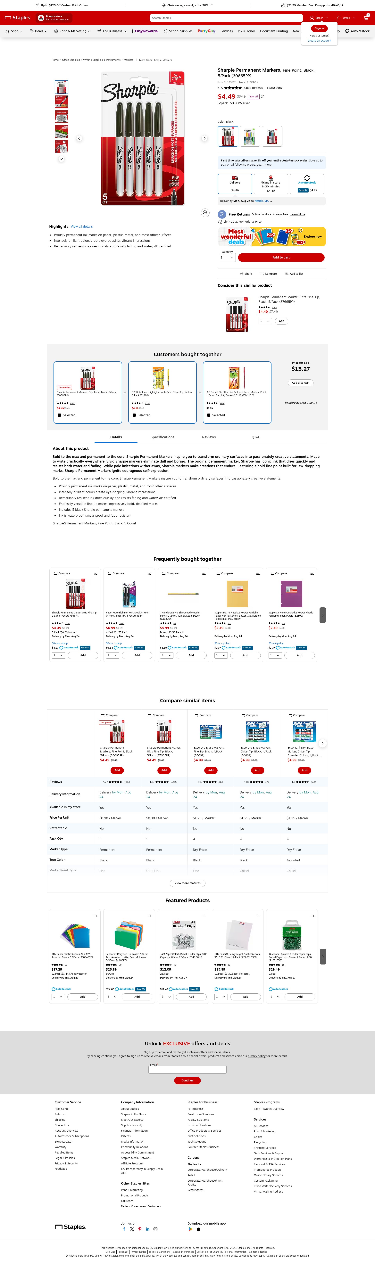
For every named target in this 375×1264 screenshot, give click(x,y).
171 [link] (267, 782)
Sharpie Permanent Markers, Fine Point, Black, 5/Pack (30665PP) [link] (86, 394)
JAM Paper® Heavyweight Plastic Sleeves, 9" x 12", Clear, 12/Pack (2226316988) (237, 956)
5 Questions (274, 88)
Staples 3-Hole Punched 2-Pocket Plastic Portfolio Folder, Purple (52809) (291, 614)
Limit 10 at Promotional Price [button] (243, 222)
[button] (299, 18)
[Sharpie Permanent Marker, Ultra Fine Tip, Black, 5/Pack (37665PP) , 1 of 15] (164, 732)
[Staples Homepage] (18, 18)
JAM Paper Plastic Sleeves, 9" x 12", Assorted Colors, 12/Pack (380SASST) (72, 956)
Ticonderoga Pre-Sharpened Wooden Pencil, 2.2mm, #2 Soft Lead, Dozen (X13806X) (180, 615)
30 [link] (229, 965)
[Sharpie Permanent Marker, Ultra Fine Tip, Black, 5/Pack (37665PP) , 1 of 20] (75, 594)
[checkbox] (88, 415)
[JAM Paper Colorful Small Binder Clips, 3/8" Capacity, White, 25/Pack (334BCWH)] (183, 935)
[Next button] (61, 159)
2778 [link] (222, 403)
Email (154, 1065)
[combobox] (226, 18)
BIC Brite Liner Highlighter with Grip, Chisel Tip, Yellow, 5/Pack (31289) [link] (162, 394)
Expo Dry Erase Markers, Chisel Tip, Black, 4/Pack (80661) (256, 752)
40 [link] (174, 965)
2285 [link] (274, 307)
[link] (62, 5)
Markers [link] (128, 60)
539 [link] (313, 782)
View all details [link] (82, 227)
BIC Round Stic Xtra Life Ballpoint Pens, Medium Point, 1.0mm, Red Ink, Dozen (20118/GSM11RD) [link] (236, 394)
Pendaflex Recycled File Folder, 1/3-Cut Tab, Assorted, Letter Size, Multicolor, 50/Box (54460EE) (127, 957)
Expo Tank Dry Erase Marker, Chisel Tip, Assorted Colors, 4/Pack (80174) (303, 752)
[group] (75, 614)
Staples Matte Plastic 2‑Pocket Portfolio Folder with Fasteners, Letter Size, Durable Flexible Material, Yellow (237, 615)
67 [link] (66, 965)
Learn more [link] (264, 165)
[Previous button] (79, 138)
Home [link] (55, 60)
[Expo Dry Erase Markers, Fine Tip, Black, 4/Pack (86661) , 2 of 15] (211, 732)
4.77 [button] (220, 88)
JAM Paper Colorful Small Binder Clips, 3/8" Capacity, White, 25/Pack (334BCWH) (183, 956)
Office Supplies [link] (71, 60)
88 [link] (174, 623)
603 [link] (229, 623)
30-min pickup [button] (60, 643)
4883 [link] (72, 403)
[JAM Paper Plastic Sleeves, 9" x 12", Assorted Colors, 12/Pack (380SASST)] (74, 935)
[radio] (235, 184)
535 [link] (283, 623)
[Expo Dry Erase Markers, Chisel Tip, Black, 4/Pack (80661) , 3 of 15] (257, 732)
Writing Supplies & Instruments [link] (102, 60)
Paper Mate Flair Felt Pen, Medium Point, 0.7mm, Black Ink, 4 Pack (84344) (128, 614)
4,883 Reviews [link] (253, 88)
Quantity (227, 252)
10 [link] (283, 965)
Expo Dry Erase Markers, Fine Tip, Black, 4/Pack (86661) (209, 752)
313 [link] (221, 782)
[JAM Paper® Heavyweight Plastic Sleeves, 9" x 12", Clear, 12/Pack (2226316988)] (237, 935)
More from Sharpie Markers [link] (155, 60)
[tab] (116, 437)
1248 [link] (147, 403)
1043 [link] (121, 623)
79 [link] (120, 965)
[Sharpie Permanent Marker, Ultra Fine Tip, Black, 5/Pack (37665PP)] (236, 314)
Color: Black (225, 122)
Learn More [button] (297, 214)
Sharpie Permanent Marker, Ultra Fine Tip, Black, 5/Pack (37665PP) (289, 299)
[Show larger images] (205, 213)
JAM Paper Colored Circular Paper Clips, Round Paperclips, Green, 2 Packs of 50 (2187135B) (290, 957)
